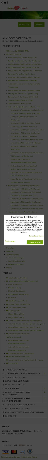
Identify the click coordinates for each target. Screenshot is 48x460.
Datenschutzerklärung (36, 236)
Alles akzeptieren (35, 242)
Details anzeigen (10, 241)
